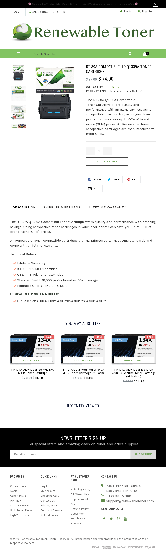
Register (147, 11)
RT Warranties (80, 494)
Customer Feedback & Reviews (78, 518)
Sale (49, 337)
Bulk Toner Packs (21, 510)
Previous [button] (10, 360)
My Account (47, 490)
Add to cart (32, 360)
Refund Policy (80, 508)
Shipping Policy (80, 489)
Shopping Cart (49, 495)
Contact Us (47, 500)
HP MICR (15, 500)
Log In (44, 486)
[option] (15, 75)
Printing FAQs (49, 505)
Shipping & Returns (61, 207)
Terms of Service (51, 510)
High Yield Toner (20, 515)
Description (24, 207)
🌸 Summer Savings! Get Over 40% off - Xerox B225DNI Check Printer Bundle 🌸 (83, 3)
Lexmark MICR (19, 505)
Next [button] (154, 360)
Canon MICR (18, 495)
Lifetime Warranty (107, 207)
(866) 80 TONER (53, 11)
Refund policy (49, 515)
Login (127, 11)
